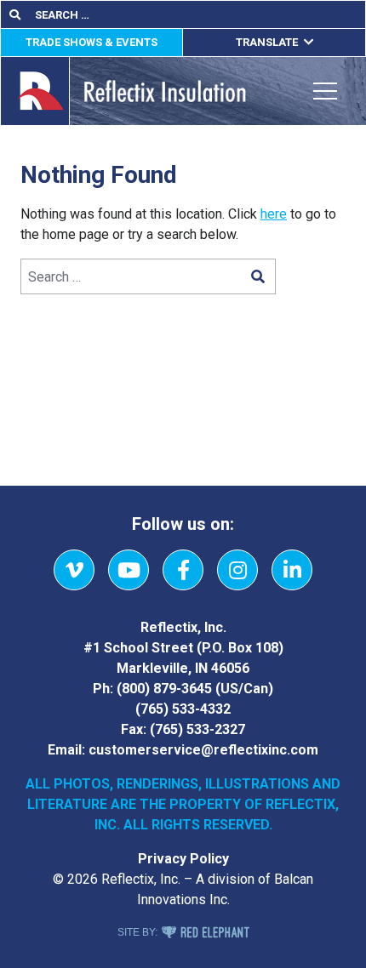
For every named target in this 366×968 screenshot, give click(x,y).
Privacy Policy (183, 859)
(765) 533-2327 (197, 729)
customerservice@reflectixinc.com (203, 750)
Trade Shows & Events (91, 42)
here (273, 214)
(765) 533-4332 (183, 709)
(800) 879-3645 (164, 688)
